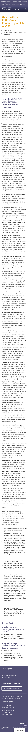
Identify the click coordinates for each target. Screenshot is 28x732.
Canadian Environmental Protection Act (14, 535)
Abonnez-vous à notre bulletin (12, 688)
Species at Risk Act (9, 552)
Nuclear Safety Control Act (13, 547)
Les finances (15, 538)
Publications (7, 34)
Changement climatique (10, 636)
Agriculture (7, 528)
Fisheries (22, 538)
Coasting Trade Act (9, 537)
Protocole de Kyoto (9, 540)
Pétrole (22, 658)
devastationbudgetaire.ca (9, 524)
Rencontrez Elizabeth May (9, 675)
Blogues (20, 634)
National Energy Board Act (11, 542)
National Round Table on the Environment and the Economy (15, 543)
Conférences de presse (11, 32)
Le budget (13, 528)
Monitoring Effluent (20, 540)
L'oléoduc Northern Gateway (11, 658)
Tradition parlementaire (17, 550)
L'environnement (19, 537)
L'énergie (18, 655)
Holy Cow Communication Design (19, 727)
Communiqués (22, 32)
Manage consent (19, 730)
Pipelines (6, 660)
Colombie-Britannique (9, 655)
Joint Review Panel (18, 657)
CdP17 (18, 636)
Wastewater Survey (20, 552)
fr (26, 9)
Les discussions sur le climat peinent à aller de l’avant (12, 629)
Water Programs (8, 554)
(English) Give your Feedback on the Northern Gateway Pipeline (13, 645)
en (22, 9)
